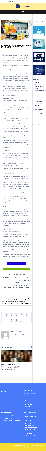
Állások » (27, 402)
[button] (16, 263)
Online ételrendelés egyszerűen (10, 415)
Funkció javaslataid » (29, 425)
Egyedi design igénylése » (31, 420)
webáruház (20, 46)
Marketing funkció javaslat (31, 423)
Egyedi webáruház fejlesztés (31, 435)
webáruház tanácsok (15, 303)
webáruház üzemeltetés (26, 303)
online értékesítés (19, 45)
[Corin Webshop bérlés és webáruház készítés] (23, 6)
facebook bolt (4, 298)
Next (30, 347)
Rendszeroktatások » (30, 421)
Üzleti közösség (28, 433)
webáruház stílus (39, 116)
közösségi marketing (5, 45)
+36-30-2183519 (11, 1)
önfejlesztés (37, 97)
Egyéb (36, 88)
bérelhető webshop (17, 44)
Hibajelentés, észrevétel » (31, 427)
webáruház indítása (21, 301)
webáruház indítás (12, 301)
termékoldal (37, 107)
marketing (13, 45)
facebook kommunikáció (13, 298)
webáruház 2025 (38, 113)
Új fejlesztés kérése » (30, 429)
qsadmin (5, 48)
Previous (27, 347)
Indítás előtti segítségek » (31, 416)
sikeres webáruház (22, 299)
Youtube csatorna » (29, 400)
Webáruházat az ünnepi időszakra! (10, 420)
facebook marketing (25, 44)
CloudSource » (28, 406)
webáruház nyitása (6, 303)
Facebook (3, 391)
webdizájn (37, 122)
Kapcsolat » (27, 398)
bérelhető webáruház (8, 44)
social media (4, 301)
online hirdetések (27, 45)
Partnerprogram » (29, 404)
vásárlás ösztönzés (13, 46)
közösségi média (5, 299)
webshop (9, 47)
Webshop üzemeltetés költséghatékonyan (10, 368)
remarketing (37, 105)
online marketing (5, 46)
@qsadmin (19, 331)
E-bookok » (27, 418)
